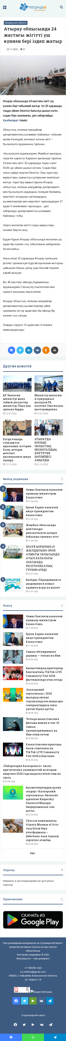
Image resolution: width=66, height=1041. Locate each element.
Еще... (33, 853)
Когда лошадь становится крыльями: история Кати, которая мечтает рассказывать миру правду (17, 449)
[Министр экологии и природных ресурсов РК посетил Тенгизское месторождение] (48, 383)
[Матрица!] (33, 7)
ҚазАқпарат (11, 120)
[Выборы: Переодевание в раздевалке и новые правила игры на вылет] (13, 585)
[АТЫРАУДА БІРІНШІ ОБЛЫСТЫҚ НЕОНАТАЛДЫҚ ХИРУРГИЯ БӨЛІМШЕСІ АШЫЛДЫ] (48, 427)
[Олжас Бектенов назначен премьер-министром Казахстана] (13, 495)
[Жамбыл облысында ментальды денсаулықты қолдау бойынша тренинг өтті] (13, 530)
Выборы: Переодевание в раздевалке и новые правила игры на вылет (43, 583)
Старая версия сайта (33, 1015)
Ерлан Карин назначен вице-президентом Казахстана (42, 511)
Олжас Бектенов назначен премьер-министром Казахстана (44, 493)
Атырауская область (15, 23)
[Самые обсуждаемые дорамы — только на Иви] (13, 657)
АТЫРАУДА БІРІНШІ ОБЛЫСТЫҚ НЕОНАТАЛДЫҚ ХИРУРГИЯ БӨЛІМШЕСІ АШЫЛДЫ (45, 449)
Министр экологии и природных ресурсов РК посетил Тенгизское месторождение (48, 402)
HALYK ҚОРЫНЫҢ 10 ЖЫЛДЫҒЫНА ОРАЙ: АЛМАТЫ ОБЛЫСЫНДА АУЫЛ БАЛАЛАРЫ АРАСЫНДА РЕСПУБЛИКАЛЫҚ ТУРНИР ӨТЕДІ (43, 558)
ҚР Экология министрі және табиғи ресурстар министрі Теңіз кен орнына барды (17, 402)
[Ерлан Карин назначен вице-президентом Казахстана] (13, 512)
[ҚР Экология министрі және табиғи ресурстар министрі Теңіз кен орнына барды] (17, 383)
